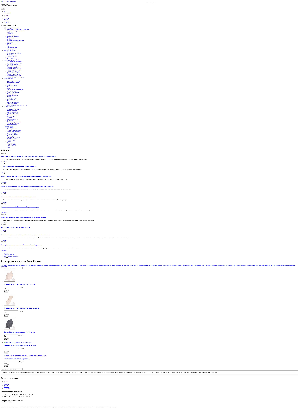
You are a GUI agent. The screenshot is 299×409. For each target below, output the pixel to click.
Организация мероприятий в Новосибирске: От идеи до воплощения (20, 207)
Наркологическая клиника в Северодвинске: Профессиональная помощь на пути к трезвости (27, 186)
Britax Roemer (70, 265)
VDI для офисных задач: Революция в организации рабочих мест (19, 166)
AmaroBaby (18, 265)
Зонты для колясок (12, 85)
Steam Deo (239, 265)
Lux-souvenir (162, 265)
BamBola (47, 265)
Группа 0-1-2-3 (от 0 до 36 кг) (14, 70)
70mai (8, 265)
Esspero (93, 265)
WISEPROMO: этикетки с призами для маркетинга (15, 227)
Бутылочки (10, 32)
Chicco (84, 265)
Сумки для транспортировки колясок (17, 105)
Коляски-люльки (11, 91)
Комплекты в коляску (12, 95)
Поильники (10, 42)
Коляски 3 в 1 (10, 88)
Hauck (106, 265)
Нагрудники (10, 38)
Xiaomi (252, 265)
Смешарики (292, 265)
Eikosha (89, 265)
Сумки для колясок (12, 103)
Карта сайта (7, 22)
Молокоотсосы (11, 35)
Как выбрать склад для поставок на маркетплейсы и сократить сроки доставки (23, 217)
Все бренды (4, 265)
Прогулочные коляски (13, 102)
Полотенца (10, 120)
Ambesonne (24, 265)
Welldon (248, 265)
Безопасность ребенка (9, 50)
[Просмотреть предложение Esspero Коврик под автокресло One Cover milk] (9, 281)
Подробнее (3, 162)
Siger (226, 265)
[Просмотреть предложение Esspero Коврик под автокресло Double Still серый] (17, 342)
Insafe (117, 265)
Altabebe (12, 265)
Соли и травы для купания (14, 122)
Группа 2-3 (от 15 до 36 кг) (14, 75)
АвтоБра (260, 265)
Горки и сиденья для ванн (14, 109)
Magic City (168, 265)
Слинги (9, 141)
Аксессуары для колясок (13, 81)
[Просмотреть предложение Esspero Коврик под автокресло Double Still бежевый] (9, 305)
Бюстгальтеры (10, 127)
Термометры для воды (13, 123)
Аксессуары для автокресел (14, 61)
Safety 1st (214, 265)
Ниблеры (9, 39)
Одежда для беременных (13, 137)
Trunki (244, 265)
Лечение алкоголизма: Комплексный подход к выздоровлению (18, 196)
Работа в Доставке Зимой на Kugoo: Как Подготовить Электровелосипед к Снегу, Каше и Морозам (28, 156)
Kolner (143, 265)
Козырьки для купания (13, 115)
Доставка (6, 18)
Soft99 (234, 265)
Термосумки (10, 49)
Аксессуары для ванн (12, 108)
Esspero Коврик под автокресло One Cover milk (20, 284)
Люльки (9, 96)
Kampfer (126, 265)
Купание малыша (8, 106)
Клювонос (281, 265)
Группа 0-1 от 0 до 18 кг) (13, 67)
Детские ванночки (12, 110)
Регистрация (7, 12)
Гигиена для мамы (12, 129)
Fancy (96, 265)
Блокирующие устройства (14, 53)
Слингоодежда (11, 143)
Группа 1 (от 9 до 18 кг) (13, 71)
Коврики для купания (12, 113)
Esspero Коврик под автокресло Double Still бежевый (21, 308)
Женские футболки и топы (14, 131)
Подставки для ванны (12, 119)
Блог (5, 17)
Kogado (139, 265)
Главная (6, 15)
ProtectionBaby (198, 265)
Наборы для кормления (13, 36)
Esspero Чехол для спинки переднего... (17, 359)
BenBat (52, 265)
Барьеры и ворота (11, 52)
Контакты (6, 21)
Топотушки (4, 266)
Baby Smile (37, 265)
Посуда (9, 43)
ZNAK (256, 265)
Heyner (110, 265)
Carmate (76, 265)
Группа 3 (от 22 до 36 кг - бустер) (15, 77)
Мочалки (9, 117)
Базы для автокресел (12, 64)
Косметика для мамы (12, 134)
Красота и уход (11, 136)
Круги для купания (12, 116)
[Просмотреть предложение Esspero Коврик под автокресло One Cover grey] (9, 329)
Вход (5, 11)
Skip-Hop (230, 265)
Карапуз (276, 265)
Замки (8, 84)
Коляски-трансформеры (13, 92)
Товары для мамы (8, 126)
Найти (2, 8)
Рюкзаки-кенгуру (11, 140)
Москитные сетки (11, 98)
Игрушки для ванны (12, 112)
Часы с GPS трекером (12, 59)
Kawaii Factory (133, 265)
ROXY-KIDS (208, 265)
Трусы (8, 147)
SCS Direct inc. (221, 265)
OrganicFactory (190, 265)
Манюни (286, 265)
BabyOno (42, 265)
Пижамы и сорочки (12, 138)
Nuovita (184, 265)
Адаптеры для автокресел (13, 80)
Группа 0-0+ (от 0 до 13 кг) (14, 66)
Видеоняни (10, 54)
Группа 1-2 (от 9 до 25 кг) (13, 73)
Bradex (64, 265)
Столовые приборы (12, 47)
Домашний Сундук (268, 265)
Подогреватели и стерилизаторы (15, 40)
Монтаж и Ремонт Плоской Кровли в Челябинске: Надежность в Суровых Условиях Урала (26, 176)
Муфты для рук (11, 99)
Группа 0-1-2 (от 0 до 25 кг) (14, 68)
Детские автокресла (9, 60)
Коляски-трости (11, 94)
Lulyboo (156, 265)
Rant (203, 265)
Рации (8, 57)
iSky (123, 265)
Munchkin (174, 265)
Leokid (152, 265)
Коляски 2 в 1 (10, 87)
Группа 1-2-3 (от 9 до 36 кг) (14, 74)
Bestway (60, 265)
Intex (120, 265)
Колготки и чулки (11, 133)
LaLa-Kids (147, 265)
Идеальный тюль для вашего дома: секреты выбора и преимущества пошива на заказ (25, 234)
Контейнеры (10, 33)
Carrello (81, 265)
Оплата (6, 19)
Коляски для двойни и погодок (15, 89)
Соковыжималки (11, 45)
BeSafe (56, 265)
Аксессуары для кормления (11, 28)
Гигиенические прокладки (14, 130)
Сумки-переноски (11, 145)
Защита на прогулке (12, 56)
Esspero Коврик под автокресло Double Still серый (20, 345)
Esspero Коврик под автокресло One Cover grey (20, 332)
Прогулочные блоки (12, 101)
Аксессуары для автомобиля (14, 63)
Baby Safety (31, 265)
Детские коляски (8, 78)
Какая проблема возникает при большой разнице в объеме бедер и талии (21, 245)
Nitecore (179, 265)
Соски (8, 46)
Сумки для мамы (11, 144)
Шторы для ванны (12, 124)
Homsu (113, 265)
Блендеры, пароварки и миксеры (15, 31)
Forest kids (101, 265)
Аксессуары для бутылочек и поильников (18, 29)
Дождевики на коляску (13, 82)
